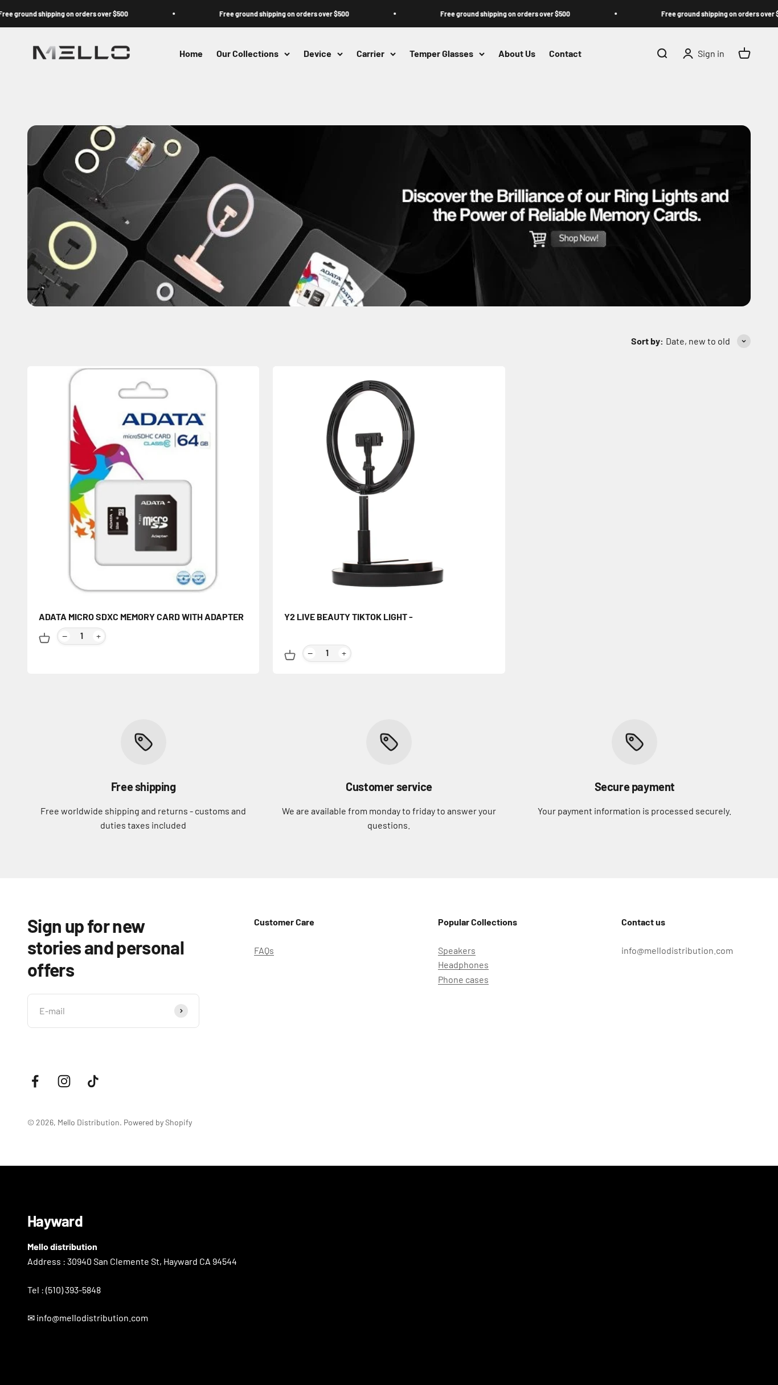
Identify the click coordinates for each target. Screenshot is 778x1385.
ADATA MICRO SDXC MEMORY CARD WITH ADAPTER (141, 616)
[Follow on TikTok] (93, 1081)
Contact (565, 53)
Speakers (457, 950)
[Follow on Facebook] (35, 1081)
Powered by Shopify (158, 1122)
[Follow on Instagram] (64, 1081)
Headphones (463, 964)
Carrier (370, 53)
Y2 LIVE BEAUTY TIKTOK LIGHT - (348, 616)
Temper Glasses (441, 53)
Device (317, 53)
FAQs (264, 950)
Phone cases (463, 979)
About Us (516, 53)
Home (191, 53)
